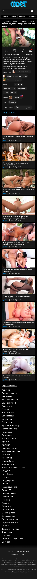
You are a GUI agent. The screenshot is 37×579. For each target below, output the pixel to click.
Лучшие (22, 16)
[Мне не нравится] (18, 55)
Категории (7, 72)
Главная (5, 16)
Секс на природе (14, 80)
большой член (9, 89)
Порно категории (9, 386)
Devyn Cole (17, 97)
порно (10, 85)
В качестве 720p (25, 108)
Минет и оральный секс (17, 76)
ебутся (13, 92)
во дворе (18, 84)
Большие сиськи (23, 72)
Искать (32, 11)
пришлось (22, 89)
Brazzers (12, 102)
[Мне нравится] (5, 55)
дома (6, 92)
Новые (13, 16)
